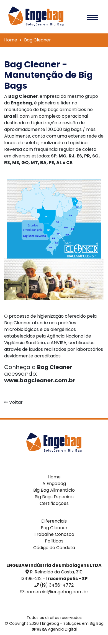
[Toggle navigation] (92, 17)
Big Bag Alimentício (54, 490)
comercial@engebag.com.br (56, 592)
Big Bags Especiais (54, 497)
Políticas (54, 541)
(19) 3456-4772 (57, 585)
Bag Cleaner (54, 528)
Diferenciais (54, 521)
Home (10, 40)
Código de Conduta (54, 547)
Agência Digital (54, 629)
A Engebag (54, 483)
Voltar (15, 402)
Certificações (54, 503)
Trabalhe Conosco (54, 534)
